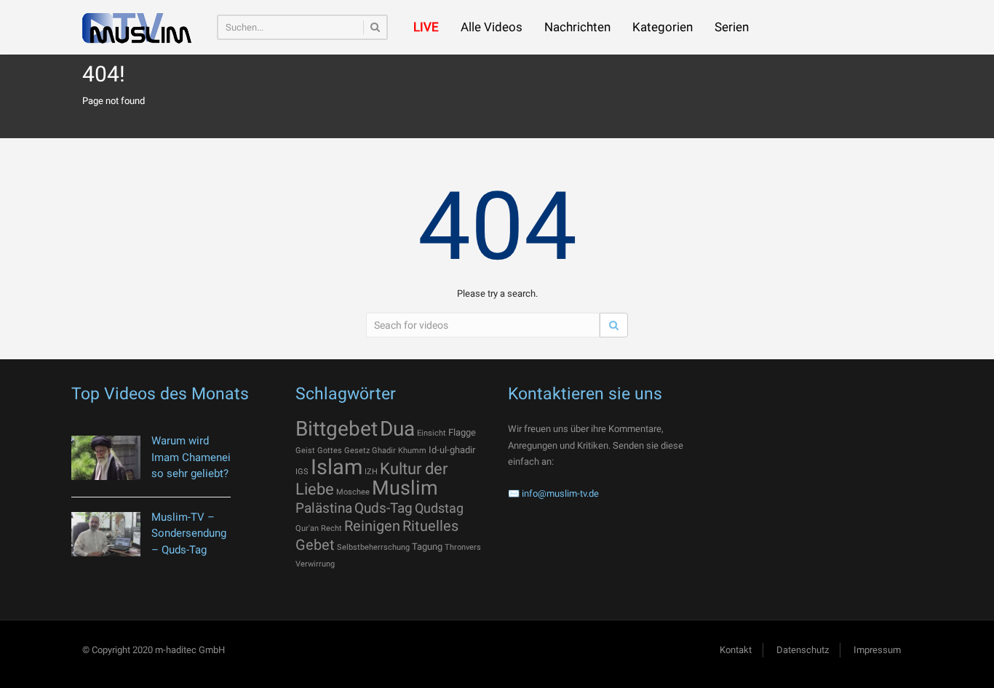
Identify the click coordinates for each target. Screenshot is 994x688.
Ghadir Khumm (399, 450)
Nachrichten (577, 27)
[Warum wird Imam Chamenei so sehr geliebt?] (105, 458)
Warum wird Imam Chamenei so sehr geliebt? (191, 457)
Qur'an (307, 528)
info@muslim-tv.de (560, 493)
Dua (397, 429)
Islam (336, 467)
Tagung (427, 546)
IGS (302, 471)
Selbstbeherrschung (373, 547)
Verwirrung (315, 564)
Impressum (877, 649)
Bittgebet (336, 429)
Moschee (353, 492)
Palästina (323, 508)
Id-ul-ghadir (452, 449)
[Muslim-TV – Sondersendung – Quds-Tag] (105, 534)
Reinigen (372, 526)
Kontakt (736, 649)
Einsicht (431, 433)
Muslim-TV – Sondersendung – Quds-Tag (188, 533)
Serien (732, 27)
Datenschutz (802, 649)
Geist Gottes (318, 450)
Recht (331, 528)
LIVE (426, 27)
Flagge (462, 432)
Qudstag (439, 508)
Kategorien (662, 27)
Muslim (405, 488)
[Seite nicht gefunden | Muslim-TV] (136, 27)
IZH (371, 471)
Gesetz (357, 450)
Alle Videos (491, 27)
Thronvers (463, 547)
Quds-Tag (383, 508)
